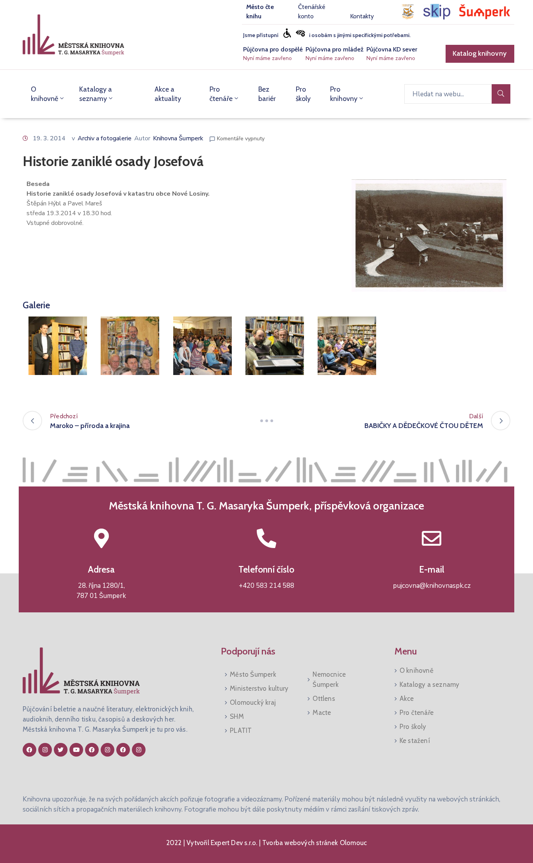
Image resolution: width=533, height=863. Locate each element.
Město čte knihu (260, 11)
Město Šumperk (253, 674)
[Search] (501, 94)
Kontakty (362, 16)
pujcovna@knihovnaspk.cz (432, 585)
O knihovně (44, 94)
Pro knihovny (343, 94)
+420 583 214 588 (266, 585)
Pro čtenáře (221, 94)
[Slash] (266, 420)
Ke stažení (415, 741)
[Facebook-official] (29, 750)
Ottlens (324, 698)
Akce (407, 698)
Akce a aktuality (168, 94)
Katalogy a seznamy (95, 94)
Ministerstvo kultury (259, 688)
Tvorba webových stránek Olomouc (314, 843)
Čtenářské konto (311, 11)
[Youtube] (76, 750)
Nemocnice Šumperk (329, 679)
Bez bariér (267, 94)
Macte (322, 712)
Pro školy (303, 94)
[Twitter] (61, 750)
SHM (237, 716)
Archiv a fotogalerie (104, 138)
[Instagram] (45, 750)
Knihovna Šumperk (178, 138)
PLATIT (241, 730)
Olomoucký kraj (253, 702)
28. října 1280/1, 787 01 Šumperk (101, 590)
